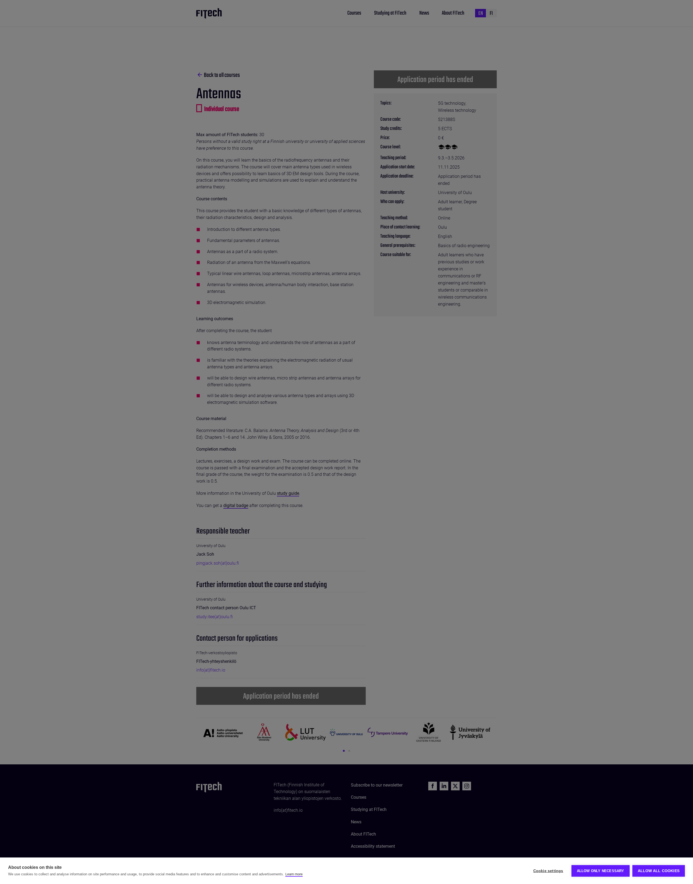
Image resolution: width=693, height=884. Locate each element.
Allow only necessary (600, 871)
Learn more (294, 874)
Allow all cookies (658, 871)
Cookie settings (548, 871)
